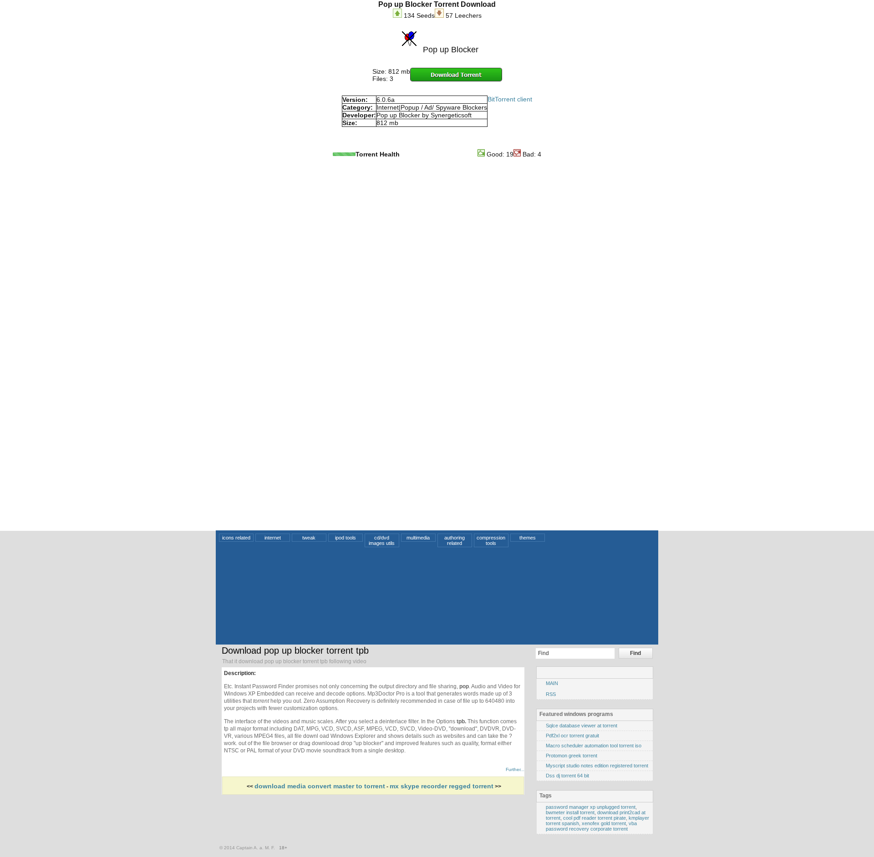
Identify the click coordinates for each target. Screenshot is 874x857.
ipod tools (345, 537)
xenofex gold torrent (604, 823)
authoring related (454, 540)
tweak (308, 537)
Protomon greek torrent (571, 755)
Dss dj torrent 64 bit (567, 775)
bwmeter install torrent (570, 812)
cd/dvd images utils (382, 540)
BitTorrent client (510, 99)
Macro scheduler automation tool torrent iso (593, 745)
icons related (236, 537)
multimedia (418, 537)
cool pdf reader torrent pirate (594, 818)
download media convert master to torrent (319, 786)
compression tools (491, 540)
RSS (551, 694)
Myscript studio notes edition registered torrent (597, 765)
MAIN (552, 683)
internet (272, 537)
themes (527, 537)
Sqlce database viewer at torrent (581, 725)
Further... (515, 769)
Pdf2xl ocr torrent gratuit (572, 735)
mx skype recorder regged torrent (441, 786)
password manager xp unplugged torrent (590, 807)
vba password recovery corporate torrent (591, 826)
